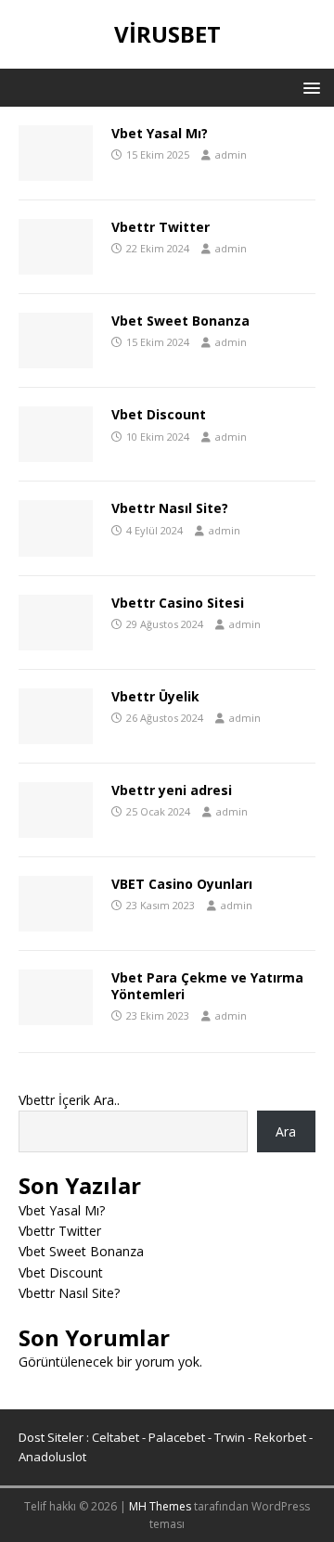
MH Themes (160, 1506)
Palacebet (176, 1437)
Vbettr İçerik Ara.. (69, 1100)
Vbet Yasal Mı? (159, 133)
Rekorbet (280, 1437)
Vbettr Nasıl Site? (169, 508)
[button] (308, 86)
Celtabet (115, 1437)
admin (231, 154)
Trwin (229, 1437)
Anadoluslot (52, 1456)
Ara (286, 1131)
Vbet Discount (158, 414)
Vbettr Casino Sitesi (177, 602)
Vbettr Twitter (160, 227)
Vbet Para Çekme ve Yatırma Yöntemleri (207, 986)
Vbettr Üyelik (155, 696)
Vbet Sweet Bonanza (180, 320)
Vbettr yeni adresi (171, 790)
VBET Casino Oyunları (181, 884)
